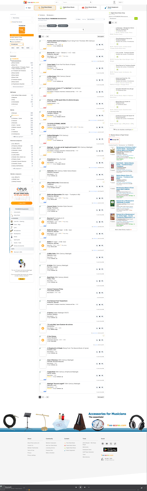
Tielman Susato (124, 32)
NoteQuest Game (87, 449)
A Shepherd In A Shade (68, 348)
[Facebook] (102, 443)
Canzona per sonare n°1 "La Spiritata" (64, 88)
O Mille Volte (59, 254)
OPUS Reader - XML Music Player (89, 443)
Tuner (84, 454)
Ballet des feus (59, 230)
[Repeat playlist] (89, 487)
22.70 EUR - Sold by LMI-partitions (124, 221)
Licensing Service (50, 447)
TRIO (22, 47)
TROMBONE (15, 59)
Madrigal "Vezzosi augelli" (63, 384)
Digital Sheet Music (71, 447)
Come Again (61, 65)
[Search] (83, 29)
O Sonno (58, 313)
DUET (17, 47)
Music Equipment (70, 450)
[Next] (84, 487)
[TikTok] (115, 443)
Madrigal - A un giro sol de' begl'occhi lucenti (69, 148)
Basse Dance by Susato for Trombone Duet (123, 102)
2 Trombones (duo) (121, 104)
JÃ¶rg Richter (126, 123)
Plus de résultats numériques (124, 129)
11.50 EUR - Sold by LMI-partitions (124, 207)
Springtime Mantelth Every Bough (125, 89)
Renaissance (64, 25)
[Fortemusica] (102, 459)
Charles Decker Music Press (118, 48)
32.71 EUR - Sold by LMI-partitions (124, 193)
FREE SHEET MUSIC (16, 35)
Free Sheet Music (70, 442)
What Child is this (58, 183)
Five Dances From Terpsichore (57, 301)
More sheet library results (123, 229)
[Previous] (76, 487)
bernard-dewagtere (93, 120)
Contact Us (30, 445)
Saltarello (61, 171)
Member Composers (51, 442)
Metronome (85, 447)
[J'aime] (24, 487)
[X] (111, 443)
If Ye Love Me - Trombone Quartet (125, 52)
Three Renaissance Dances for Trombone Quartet (124, 39)
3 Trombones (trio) (121, 30)
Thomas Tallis (118, 59)
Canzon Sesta (60, 207)
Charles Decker (127, 46)
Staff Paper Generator (88, 452)
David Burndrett (127, 109)
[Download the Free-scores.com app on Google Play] (110, 450)
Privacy (29, 452)
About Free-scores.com (33, 442)
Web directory (86, 457)
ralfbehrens (95, 61)
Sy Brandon (126, 72)
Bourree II (55, 218)
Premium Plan (49, 450)
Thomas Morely (117, 95)
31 (42, 36)
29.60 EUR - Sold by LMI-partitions (124, 155)
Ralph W (125, 95)
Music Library (16, 17)
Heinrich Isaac (117, 123)
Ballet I (56, 242)
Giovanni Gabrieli (124, 82)
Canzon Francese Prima (55, 289)
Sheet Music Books (71, 445)
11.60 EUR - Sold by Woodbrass (124, 170)
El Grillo (57, 266)
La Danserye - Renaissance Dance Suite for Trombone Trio (125, 28)
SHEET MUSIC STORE (16, 37)
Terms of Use (31, 450)
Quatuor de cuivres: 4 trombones (125, 41)
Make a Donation (50, 452)
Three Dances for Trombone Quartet (125, 65)
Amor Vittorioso (60, 360)
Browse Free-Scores (17, 21)
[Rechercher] (91, 2)
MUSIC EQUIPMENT (16, 41)
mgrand (96, 344)
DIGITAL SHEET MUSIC (17, 39)
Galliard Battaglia (57, 136)
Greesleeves (56, 159)
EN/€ (120, 2)
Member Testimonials (33, 447)
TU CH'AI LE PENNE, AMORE (56, 124)
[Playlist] (145, 487)
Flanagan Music (124, 84)
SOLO (12, 47)
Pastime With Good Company (71, 41)
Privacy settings (32, 455)
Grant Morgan (126, 59)
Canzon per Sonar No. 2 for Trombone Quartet (123, 78)
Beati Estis (57, 278)
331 (47, 36)
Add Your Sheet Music (51, 445)
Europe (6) (115, 139)
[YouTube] (106, 443)
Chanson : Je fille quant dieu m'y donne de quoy (63, 100)
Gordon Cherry (118, 34)
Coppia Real (62, 372)
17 (115, 22)
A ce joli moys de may (54, 112)
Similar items (119, 160)
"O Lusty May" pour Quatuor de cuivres (60, 325)
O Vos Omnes (52, 337)
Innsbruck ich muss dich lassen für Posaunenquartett (125, 116)
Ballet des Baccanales (63, 195)
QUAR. (27, 47)
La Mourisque (59, 77)
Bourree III (61, 53)
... (31, 47)
